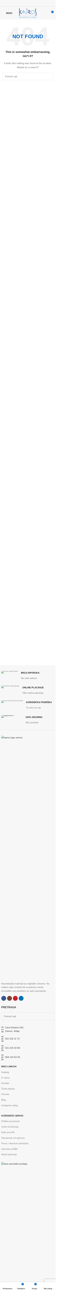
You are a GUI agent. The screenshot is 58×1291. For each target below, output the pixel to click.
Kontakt (5, 1083)
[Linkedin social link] (34, 3)
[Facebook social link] (22, 3)
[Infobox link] (20, 675)
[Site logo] (28, 13)
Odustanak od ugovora (13, 1138)
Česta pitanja (8, 1088)
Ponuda (5, 1094)
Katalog (5, 1072)
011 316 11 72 (12, 1038)
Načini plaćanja (9, 1154)
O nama (5, 1077)
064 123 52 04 (12, 1057)
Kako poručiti (8, 1132)
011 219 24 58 (12, 1048)
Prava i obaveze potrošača (15, 1143)
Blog (3, 1100)
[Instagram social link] (26, 3)
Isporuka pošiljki (9, 1149)
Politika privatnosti (10, 1121)
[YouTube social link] (30, 3)
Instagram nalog (9, 1105)
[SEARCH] (49, 76)
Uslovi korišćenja (9, 1126)
